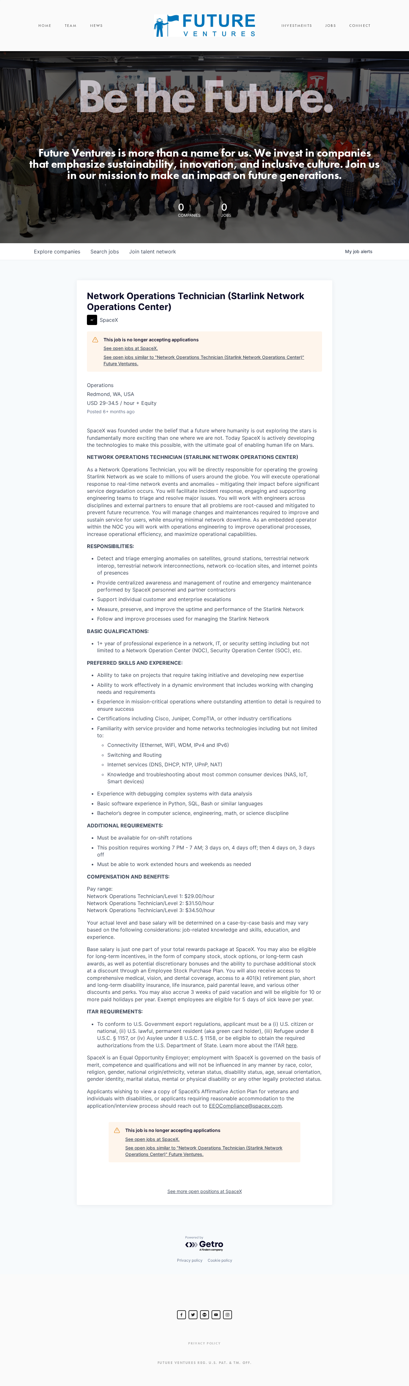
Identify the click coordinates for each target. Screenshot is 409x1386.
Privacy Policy (204, 1343)
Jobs (330, 25)
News (96, 25)
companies (57, 251)
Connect (360, 25)
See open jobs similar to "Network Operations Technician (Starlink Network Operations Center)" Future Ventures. (204, 360)
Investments (297, 25)
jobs (104, 251)
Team (71, 25)
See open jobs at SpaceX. (131, 348)
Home (45, 25)
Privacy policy (190, 1260)
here (291, 1045)
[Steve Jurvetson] (181, 1314)
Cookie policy (220, 1260)
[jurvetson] (204, 1314)
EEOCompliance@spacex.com (245, 1106)
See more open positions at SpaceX (204, 1191)
